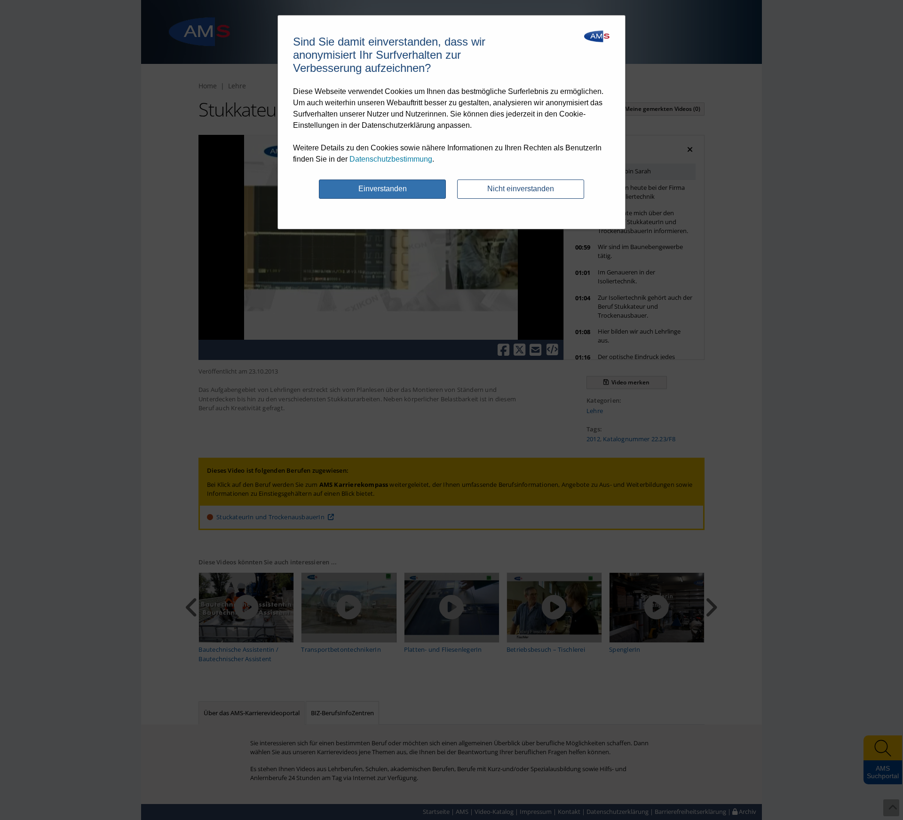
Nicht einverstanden (520, 189)
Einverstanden (382, 189)
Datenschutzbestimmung (390, 159)
